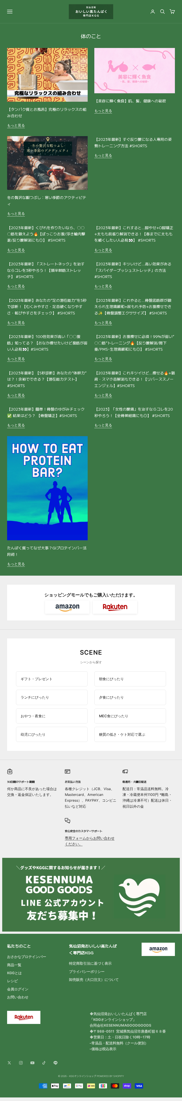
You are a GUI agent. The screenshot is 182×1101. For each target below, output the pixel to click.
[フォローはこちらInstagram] (21, 1063)
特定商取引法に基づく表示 (90, 963)
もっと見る (16, 125)
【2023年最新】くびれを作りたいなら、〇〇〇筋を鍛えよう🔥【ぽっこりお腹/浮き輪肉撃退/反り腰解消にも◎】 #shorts (46, 234)
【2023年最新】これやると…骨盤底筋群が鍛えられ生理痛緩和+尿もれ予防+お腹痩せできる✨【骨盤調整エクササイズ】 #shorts (132, 306)
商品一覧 (14, 965)
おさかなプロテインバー (26, 956)
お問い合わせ (17, 997)
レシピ (12, 981)
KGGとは (14, 973)
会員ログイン (17, 989)
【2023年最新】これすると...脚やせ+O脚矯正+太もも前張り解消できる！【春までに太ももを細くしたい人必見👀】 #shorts (133, 234)
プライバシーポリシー (87, 971)
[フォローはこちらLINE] (55, 1063)
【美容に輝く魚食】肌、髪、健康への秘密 (130, 100)
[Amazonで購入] (67, 607)
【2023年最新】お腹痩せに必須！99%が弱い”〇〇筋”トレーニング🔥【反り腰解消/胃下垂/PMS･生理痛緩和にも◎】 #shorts (134, 343)
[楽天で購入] (115, 607)
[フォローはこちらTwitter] (9, 1063)
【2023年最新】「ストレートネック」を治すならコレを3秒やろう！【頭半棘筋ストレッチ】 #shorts (46, 270)
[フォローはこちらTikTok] (44, 1063)
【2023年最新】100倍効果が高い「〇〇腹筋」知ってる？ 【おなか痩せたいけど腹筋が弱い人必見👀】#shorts (47, 343)
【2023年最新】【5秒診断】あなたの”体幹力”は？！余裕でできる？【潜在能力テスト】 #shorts (47, 379)
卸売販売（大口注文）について (94, 979)
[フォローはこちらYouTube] (32, 1063)
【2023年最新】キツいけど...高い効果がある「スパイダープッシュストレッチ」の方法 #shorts (132, 270)
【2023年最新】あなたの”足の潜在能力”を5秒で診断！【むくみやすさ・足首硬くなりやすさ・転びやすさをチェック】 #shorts (47, 306)
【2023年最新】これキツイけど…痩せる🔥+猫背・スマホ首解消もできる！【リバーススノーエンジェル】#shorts (134, 379)
